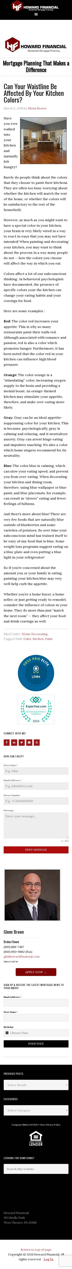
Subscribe (36, 1043)
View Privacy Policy (50, 1124)
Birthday (8, 1027)
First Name (11, 765)
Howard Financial (36, 6)
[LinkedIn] (14, 742)
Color (27, 639)
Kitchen (38, 639)
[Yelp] (37, 742)
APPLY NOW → (36, 972)
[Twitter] (22, 742)
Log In (48, 1259)
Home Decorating (35, 634)
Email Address (12, 780)
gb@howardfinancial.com (22, 956)
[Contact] (29, 742)
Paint (48, 639)
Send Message (36, 849)
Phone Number (12, 795)
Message (9, 810)
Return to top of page (36, 1249)
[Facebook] (7, 742)
